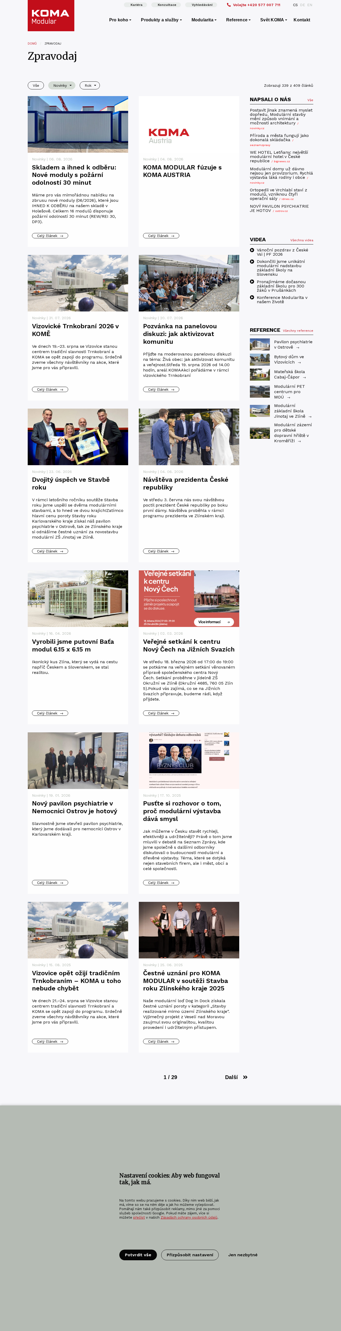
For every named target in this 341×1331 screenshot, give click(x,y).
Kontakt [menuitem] (302, 20)
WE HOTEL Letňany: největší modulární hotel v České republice (279, 156)
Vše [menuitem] (36, 85)
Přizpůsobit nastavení (190, 1254)
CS (295, 5)
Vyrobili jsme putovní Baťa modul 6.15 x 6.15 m (73, 645)
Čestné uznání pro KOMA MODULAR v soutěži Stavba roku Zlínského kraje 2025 (185, 980)
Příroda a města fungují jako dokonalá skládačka (279, 140)
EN (309, 5)
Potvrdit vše (138, 1254)
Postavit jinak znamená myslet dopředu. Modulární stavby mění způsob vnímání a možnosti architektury (281, 119)
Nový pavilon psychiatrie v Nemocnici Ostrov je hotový (74, 807)
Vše (310, 100)
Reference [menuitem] (236, 20)
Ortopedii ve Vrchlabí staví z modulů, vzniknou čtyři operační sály (278, 194)
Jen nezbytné (243, 1254)
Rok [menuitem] (88, 85)
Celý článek (50, 236)
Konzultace (167, 5)
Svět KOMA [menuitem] (272, 20)
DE (302, 5)
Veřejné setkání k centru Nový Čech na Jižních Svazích (189, 645)
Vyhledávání (202, 5)
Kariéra (137, 5)
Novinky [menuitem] (60, 85)
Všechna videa (301, 240)
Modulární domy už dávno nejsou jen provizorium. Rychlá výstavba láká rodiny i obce (281, 175)
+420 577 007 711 (256, 5)
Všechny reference (298, 331)
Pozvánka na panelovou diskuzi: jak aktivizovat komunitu (180, 333)
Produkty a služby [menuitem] (159, 20)
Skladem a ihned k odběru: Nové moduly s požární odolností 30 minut (74, 175)
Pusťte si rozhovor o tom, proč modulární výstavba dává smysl (182, 811)
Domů (32, 43)
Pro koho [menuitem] (118, 20)
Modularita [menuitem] (202, 20)
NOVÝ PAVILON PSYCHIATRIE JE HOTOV (279, 208)
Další (231, 1077)
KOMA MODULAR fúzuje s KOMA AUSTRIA (182, 171)
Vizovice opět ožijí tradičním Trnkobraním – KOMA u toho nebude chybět (76, 980)
